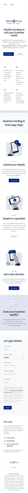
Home (5, 4)
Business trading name (9, 371)
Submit (8, 407)
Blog (12, 4)
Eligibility (20, 54)
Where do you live (8, 354)
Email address (7, 379)
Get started (8, 54)
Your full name (7, 346)
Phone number (7, 362)
